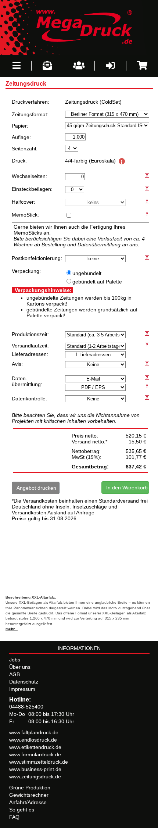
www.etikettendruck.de (35, 747)
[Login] (110, 66)
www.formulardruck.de (35, 754)
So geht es (21, 810)
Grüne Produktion (29, 787)
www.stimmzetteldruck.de (38, 762)
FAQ (14, 817)
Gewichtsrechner (29, 795)
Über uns (19, 667)
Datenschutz (23, 682)
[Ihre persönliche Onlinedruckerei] (79, 27)
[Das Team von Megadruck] (79, 66)
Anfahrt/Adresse (28, 802)
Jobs (14, 660)
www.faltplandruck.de (33, 732)
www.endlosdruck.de (33, 740)
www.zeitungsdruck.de (35, 776)
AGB (14, 674)
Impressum (22, 689)
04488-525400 (26, 707)
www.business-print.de (35, 769)
